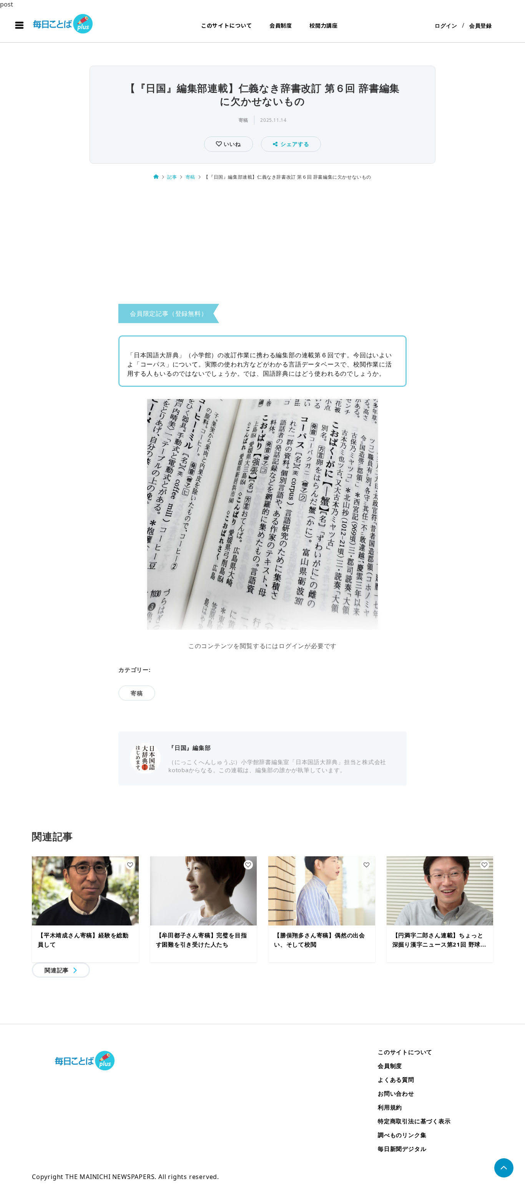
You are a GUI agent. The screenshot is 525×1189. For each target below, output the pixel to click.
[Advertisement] (262, 244)
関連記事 (57, 970)
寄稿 (243, 120)
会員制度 (280, 25)
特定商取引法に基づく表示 (414, 1121)
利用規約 (390, 1107)
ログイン (446, 25)
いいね (231, 144)
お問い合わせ (396, 1093)
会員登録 (480, 25)
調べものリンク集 (402, 1135)
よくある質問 (396, 1079)
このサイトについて (226, 25)
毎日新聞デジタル (402, 1149)
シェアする (295, 144)
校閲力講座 (323, 25)
